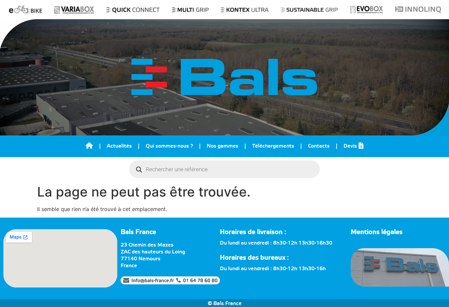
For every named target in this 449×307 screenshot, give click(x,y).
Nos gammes (222, 146)
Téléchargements (273, 146)
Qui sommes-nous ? (169, 146)
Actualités (119, 146)
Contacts (319, 146)
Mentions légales (377, 232)
